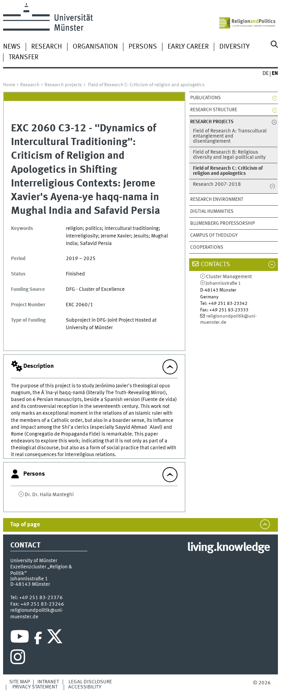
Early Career (188, 46)
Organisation (95, 46)
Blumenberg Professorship (222, 223)
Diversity (234, 46)
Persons (143, 46)
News (12, 46)
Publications (205, 97)
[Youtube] (19, 638)
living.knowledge (228, 548)
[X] (55, 638)
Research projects (63, 84)
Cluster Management (229, 277)
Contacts (215, 264)
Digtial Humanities (211, 211)
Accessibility (84, 687)
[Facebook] (38, 638)
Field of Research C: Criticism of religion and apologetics (146, 84)
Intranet (48, 682)
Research (46, 46)
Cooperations (206, 247)
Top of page (25, 525)
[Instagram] (17, 658)
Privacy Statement (35, 687)
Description (38, 366)
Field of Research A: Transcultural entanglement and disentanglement (230, 136)
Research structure (213, 109)
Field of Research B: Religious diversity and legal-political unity (229, 155)
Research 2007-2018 (217, 184)
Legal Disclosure (90, 682)
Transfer (23, 57)
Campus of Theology (213, 235)
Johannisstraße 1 (223, 283)
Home (9, 84)
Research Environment (216, 199)
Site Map (19, 682)
